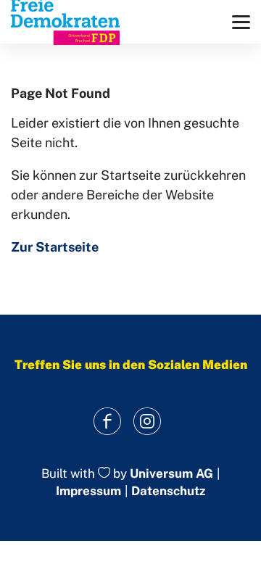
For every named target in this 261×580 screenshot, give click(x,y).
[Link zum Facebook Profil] (107, 421)
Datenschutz (168, 490)
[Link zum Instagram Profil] (146, 421)
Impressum (88, 490)
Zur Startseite (55, 246)
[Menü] (241, 22)
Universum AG (171, 473)
